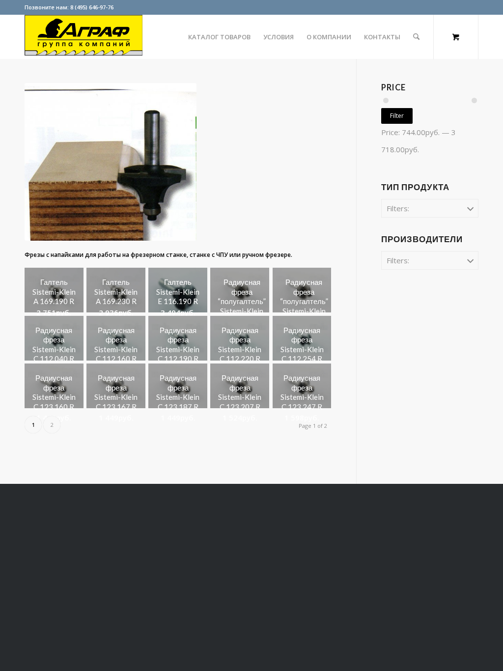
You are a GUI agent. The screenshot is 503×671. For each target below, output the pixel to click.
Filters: (398, 208)
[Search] (416, 37)
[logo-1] (83, 37)
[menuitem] (219, 37)
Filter (397, 116)
